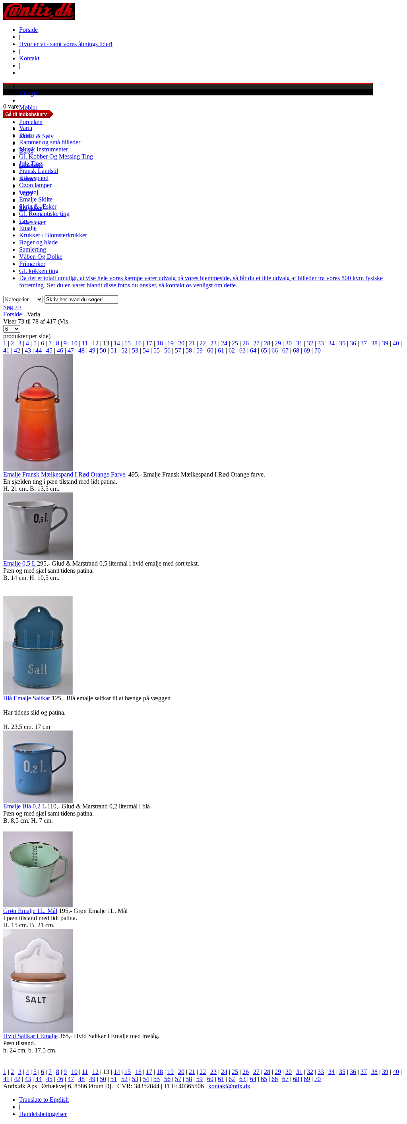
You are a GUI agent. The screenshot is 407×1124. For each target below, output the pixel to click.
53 (135, 350)
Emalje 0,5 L (20, 563)
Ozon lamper (35, 185)
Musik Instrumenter (43, 149)
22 (203, 343)
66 (274, 350)
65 (264, 350)
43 (28, 350)
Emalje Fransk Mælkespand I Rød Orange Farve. (65, 474)
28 (267, 343)
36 (353, 343)
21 (192, 343)
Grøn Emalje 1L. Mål (30, 910)
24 (224, 343)
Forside (28, 29)
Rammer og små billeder (49, 142)
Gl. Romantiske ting (44, 213)
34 (331, 343)
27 (256, 343)
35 (342, 343)
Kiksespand (33, 177)
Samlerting (32, 249)
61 (221, 350)
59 (199, 350)
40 (396, 343)
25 (235, 343)
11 (85, 343)
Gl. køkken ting (38, 270)
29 (278, 343)
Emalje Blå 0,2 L (24, 806)
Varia (25, 127)
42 (17, 350)
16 (138, 343)
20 (181, 343)
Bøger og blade (38, 242)
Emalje (28, 228)
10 (74, 343)
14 (117, 343)
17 (149, 343)
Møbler (28, 107)
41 (6, 350)
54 (146, 350)
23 (213, 343)
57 (178, 350)
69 (307, 350)
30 (288, 343)
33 (321, 343)
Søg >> (12, 307)
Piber (25, 135)
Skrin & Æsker (37, 206)
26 (245, 343)
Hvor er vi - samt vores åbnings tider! (65, 44)
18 (160, 343)
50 (103, 350)
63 (242, 350)
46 (60, 350)
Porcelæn (31, 121)
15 (127, 343)
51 (113, 350)
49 (92, 350)
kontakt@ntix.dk (229, 1086)
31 (299, 343)
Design (28, 93)
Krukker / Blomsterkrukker (53, 235)
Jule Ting (30, 163)
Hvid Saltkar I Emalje (30, 1036)
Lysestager (32, 222)
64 (253, 350)
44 (38, 350)
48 (81, 350)
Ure (24, 220)
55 (156, 350)
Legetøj (28, 192)
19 (170, 343)
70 (317, 350)
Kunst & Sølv (36, 136)
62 (232, 350)
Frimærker (32, 263)
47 (71, 350)
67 (285, 350)
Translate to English (44, 1099)
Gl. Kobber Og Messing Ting (56, 156)
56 (167, 350)
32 (310, 343)
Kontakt (29, 58)
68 (296, 350)
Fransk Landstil (38, 170)
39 (385, 343)
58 (189, 350)
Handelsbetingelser (43, 1113)
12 (95, 343)
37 (363, 343)
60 (210, 350)
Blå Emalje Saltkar (26, 698)
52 (124, 350)
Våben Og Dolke (40, 256)
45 (49, 350)
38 (374, 343)
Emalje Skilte (35, 199)
